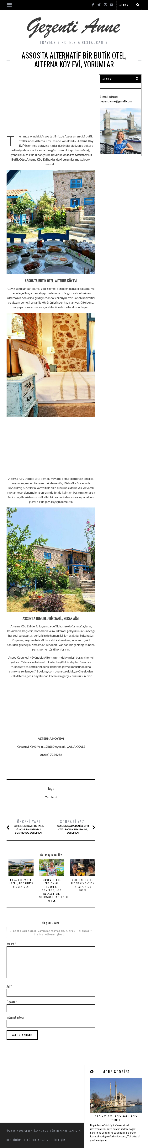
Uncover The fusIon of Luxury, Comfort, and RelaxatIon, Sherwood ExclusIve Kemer (54, 890)
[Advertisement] (51, 101)
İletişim (59, 1139)
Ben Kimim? (14, 1139)
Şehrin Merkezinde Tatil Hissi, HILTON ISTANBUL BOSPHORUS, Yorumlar (29, 826)
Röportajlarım (38, 1139)
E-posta (12, 1002)
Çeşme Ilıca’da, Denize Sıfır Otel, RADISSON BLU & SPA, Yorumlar (73, 826)
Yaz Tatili (51, 797)
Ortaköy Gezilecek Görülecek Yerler (116, 1118)
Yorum (11, 944)
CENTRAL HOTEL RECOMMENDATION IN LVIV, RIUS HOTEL (83, 885)
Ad (9, 986)
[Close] (92, 1072)
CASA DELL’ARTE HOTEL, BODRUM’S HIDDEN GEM (21, 883)
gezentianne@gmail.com (116, 101)
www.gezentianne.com (33, 1130)
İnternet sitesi (15, 1017)
